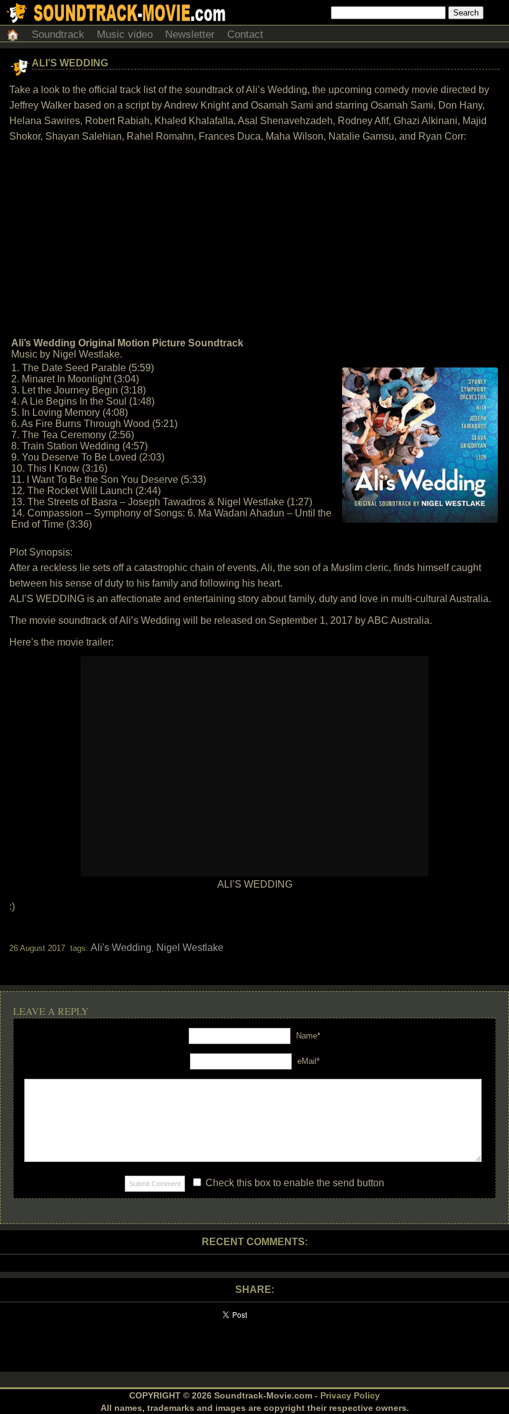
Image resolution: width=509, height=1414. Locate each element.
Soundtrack (58, 34)
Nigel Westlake (189, 947)
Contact (245, 34)
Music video (125, 34)
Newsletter (190, 34)
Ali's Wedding (121, 947)
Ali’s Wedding (70, 63)
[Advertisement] (254, 240)
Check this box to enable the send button (293, 1183)
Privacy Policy (350, 1395)
